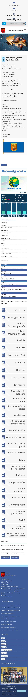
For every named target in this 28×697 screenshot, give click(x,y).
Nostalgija (3, 225)
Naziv (4, 23)
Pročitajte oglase (5, 557)
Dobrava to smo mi (6, 253)
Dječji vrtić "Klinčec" (6, 238)
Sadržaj (23, 23)
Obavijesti (3, 647)
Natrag (3, 164)
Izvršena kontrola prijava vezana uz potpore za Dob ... (11, 607)
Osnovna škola (4, 235)
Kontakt (3, 659)
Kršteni (2, 243)
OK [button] (21, 690)
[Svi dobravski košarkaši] (14, 675)
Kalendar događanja (6, 650)
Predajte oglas (15, 557)
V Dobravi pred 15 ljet (6, 256)
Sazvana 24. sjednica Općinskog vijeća (14, 59)
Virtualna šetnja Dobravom (8, 220)
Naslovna (10, 44)
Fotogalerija (4, 222)
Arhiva (2, 251)
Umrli (2, 246)
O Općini (3, 641)
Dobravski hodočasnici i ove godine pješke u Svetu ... (11, 616)
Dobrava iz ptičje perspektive (6, 624)
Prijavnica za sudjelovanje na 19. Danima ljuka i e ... (11, 629)
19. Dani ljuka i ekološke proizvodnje (8, 618)
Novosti (3, 638)
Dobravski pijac (5, 248)
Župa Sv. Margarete (6, 233)
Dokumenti (4, 653)
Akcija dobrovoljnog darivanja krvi (7, 613)
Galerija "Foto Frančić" (6, 227)
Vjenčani (3, 240)
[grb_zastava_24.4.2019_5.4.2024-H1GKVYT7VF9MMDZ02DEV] (14, 139)
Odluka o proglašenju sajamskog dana (8, 621)
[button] (9, 695)
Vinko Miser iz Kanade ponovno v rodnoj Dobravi (10, 610)
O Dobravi (3, 644)
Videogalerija (4, 230)
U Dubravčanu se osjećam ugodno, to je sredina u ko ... (11, 604)
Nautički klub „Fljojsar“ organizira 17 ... (8, 627)
